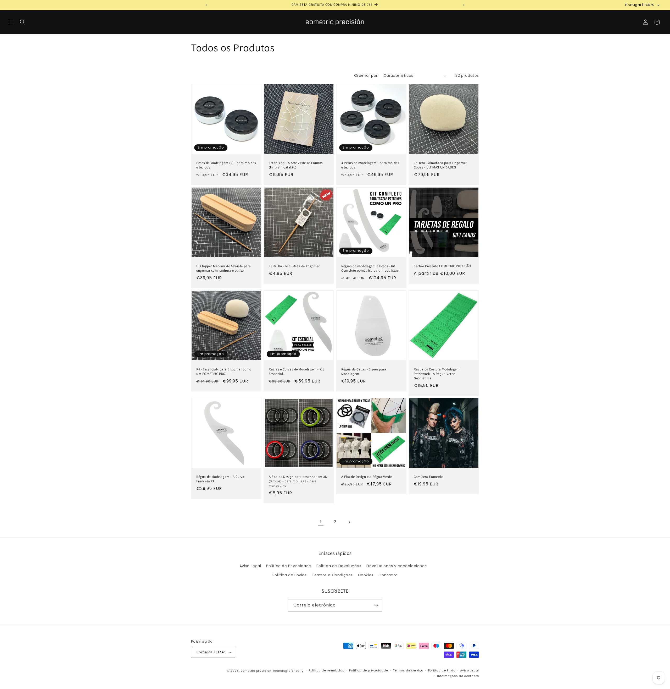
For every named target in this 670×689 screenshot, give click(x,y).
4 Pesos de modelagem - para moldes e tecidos (370, 165)
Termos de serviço (408, 670)
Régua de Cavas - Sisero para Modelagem (363, 371)
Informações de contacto (458, 676)
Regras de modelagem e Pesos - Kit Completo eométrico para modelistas (369, 268)
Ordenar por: (366, 75)
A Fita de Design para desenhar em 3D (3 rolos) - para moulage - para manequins (298, 481)
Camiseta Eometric (428, 477)
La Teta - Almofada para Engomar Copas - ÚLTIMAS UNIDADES (440, 165)
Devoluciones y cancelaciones (396, 565)
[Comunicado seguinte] (464, 5)
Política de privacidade (368, 670)
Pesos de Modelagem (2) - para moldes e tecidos (226, 165)
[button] (11, 22)
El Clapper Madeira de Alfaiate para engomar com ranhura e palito (223, 268)
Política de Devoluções (338, 565)
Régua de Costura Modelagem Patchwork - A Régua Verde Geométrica (437, 373)
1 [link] (321, 522)
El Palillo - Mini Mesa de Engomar (294, 266)
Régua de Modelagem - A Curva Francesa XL (220, 479)
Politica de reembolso (326, 670)
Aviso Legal (250, 565)
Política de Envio (441, 670)
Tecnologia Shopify (288, 671)
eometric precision (256, 671)
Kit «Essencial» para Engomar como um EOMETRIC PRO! (224, 371)
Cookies (365, 575)
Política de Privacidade (288, 565)
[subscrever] (376, 605)
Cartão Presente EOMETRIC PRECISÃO (442, 266)
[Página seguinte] (349, 522)
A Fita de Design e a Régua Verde (366, 477)
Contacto (388, 575)
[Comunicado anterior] (206, 5)
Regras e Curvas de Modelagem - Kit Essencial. (296, 371)
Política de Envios (289, 575)
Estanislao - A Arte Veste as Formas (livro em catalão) (296, 165)
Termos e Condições (332, 575)
